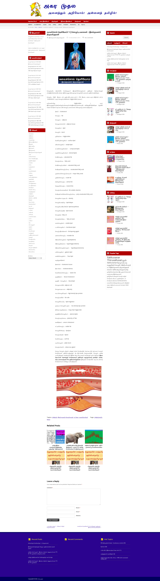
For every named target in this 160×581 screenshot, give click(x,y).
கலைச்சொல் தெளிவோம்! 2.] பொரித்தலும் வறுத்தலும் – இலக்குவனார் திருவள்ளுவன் (89, 527)
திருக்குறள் (55, 21)
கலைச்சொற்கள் (83, 417)
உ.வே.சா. (114, 278)
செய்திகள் (66, 24)
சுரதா (108, 285)
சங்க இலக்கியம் (44, 21)
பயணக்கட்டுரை (32, 216)
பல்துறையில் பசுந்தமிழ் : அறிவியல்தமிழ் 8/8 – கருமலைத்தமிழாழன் (56, 468)
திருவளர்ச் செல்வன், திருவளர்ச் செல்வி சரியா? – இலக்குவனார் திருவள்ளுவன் (122, 168)
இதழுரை (31, 144)
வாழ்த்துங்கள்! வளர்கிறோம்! (107, 554)
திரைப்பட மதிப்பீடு (33, 198)
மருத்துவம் (31, 233)
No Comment (89, 38)
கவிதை (54, 24)
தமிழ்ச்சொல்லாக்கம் (113, 272)
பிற (78, 24)
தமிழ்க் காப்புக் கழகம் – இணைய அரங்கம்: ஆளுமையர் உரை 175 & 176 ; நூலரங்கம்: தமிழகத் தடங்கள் (118, 54)
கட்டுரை (44, 24)
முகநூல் (31, 237)
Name (78, 507)
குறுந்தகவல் (31, 181)
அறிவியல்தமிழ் (98, 417)
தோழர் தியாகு (118, 283)
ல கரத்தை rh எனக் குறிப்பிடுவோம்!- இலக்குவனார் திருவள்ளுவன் (121, 180)
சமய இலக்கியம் (37, 24)
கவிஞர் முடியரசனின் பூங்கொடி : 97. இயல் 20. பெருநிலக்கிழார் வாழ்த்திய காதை (123, 240)
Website (78, 515)
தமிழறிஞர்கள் (32, 192)
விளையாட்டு (32, 243)
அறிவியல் (30, 24)
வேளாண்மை (32, 252)
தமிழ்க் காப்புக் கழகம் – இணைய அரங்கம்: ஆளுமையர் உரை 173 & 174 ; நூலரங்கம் (116, 63)
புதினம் (30, 227)
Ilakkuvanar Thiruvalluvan (114, 259)
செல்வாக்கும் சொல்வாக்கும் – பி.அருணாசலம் (117, 46)
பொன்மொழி (32, 231)
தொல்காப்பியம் (32, 21)
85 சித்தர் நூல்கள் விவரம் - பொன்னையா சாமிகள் (112, 543)
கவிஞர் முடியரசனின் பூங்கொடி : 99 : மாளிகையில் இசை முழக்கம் (121, 219)
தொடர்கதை (31, 202)
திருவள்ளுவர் (121, 270)
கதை (50, 24)
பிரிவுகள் (125, 43)
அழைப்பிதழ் (31, 140)
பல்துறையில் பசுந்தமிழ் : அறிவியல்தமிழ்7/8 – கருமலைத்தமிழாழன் (75, 468)
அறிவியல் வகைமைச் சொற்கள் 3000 (119, 285)
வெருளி (30, 245)
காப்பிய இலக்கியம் (33, 177)
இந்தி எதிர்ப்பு (32, 146)
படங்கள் (31, 210)
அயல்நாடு (31, 134)
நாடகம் (30, 206)
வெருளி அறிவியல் (33, 247)
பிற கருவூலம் (32, 225)
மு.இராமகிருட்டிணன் (33, 235)
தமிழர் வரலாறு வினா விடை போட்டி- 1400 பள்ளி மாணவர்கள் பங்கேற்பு (114, 558)
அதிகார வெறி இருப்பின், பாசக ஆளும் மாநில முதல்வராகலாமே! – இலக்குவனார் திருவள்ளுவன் (36, 50)
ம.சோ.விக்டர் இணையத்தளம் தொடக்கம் (110, 550)
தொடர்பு (83, 24)
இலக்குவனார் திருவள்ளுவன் (56, 38)
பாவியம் (59, 24)
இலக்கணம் (31, 148)
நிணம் (48, 419)
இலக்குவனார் (32, 150)
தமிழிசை (31, 194)
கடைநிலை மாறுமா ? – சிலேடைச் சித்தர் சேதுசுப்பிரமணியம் (55, 527)
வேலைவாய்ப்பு (73, 24)
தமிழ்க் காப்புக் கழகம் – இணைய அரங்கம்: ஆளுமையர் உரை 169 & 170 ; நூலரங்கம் (122, 139)
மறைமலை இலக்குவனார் (114, 274)
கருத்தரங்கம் (32, 167)
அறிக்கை (31, 136)
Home (36, 27)
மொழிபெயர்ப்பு (32, 239)
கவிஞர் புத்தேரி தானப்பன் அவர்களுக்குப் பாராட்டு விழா (122, 89)
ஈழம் (30, 154)
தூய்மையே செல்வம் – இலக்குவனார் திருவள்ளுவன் (121, 208)
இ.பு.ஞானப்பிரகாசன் (125, 272)
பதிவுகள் (109, 43)
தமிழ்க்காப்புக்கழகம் (113, 276)
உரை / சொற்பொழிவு (33, 158)
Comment (50, 487)
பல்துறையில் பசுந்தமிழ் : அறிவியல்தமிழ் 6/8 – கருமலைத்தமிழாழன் (94, 468)
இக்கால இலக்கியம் (66, 21)
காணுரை (31, 175)
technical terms (122, 281)
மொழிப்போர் (31, 241)
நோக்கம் (86, 21)
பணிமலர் (31, 212)
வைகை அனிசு (111, 270)
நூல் (125, 260)
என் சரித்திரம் (125, 283)
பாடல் (30, 218)
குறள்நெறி (31, 179)
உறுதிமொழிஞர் (32, 161)
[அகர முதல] (72, 16)
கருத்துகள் (117, 43)
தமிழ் (126, 270)
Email (78, 511)
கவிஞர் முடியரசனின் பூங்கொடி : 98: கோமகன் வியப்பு (122, 229)
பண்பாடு (31, 214)
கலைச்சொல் (110, 283)
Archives (30, 256)
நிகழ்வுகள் (78, 21)
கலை (30, 169)
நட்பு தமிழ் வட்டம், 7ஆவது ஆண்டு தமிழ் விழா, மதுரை (123, 110)
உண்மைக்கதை (32, 156)
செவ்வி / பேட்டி (32, 189)
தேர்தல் (30, 200)
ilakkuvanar (112, 262)
